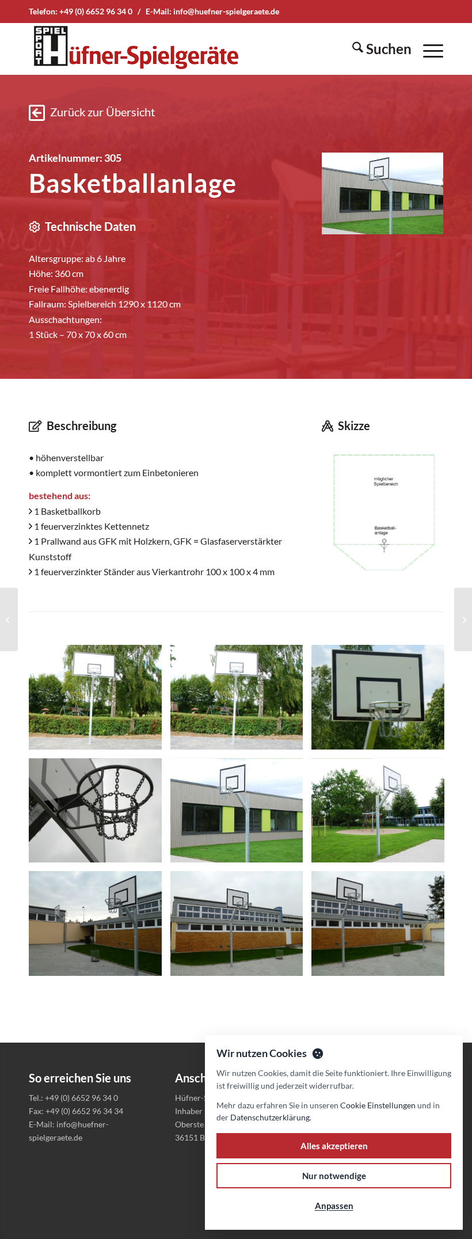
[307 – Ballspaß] (463, 619)
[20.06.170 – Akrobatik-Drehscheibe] (9, 619)
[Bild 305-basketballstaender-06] (382, 815)
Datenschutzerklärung (270, 1117)
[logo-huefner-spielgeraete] (136, 49)
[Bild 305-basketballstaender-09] (382, 928)
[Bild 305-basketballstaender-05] (241, 815)
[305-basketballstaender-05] (382, 193)
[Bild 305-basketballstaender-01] (99, 701)
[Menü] (427, 49)
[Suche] (376, 49)
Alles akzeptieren (334, 1146)
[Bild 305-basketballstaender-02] (241, 701)
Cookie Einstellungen (378, 1105)
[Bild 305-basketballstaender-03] (382, 701)
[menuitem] (376, 49)
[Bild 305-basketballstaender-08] (241, 928)
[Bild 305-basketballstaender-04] (99, 815)
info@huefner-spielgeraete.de (226, 11)
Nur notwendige (334, 1175)
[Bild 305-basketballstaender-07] (99, 928)
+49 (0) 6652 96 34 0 (95, 11)
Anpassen (334, 1205)
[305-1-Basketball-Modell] (382, 512)
